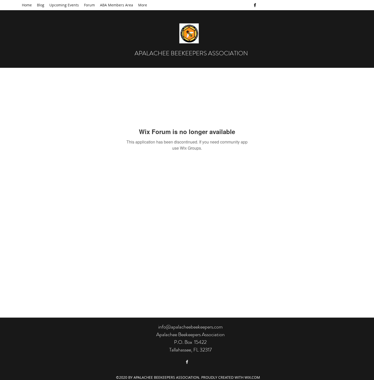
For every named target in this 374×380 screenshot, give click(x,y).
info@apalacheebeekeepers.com (190, 327)
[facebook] (254, 5)
